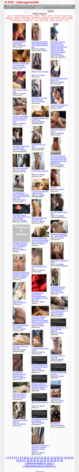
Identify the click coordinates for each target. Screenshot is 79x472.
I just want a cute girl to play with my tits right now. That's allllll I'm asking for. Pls (20, 245)
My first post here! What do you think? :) (21, 326)
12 (31, 457)
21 (62, 457)
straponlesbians (36, 17)
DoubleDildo (69, 19)
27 (24, 460)
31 (38, 460)
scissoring (44, 15)
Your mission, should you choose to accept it (59, 311)
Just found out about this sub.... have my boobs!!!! (59, 235)
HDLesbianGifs (43, 19)
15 (41, 457)
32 (41, 460)
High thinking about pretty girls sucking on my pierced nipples (21, 216)
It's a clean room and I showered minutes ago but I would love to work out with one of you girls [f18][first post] (59, 159)
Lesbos (36, 20)
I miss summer (55, 399)
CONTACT (39, 8)
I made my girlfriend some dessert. (19, 42)
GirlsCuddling (26, 19)
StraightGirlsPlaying (20, 15)
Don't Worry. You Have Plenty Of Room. (39, 99)
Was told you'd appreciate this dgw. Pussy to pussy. (19, 374)
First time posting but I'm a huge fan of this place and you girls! (40, 367)
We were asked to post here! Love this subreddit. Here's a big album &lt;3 (40, 240)
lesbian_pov (9, 17)
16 (45, 457)
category (23, 45)
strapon (17, 17)
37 (58, 460)
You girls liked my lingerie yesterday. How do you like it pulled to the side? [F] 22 (21, 195)
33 (44, 460)
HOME (9, 6)
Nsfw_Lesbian (44, 20)
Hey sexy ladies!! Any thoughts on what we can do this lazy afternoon (40, 385)
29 (31, 460)
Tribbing (70, 17)
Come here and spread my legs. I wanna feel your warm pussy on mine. (20, 118)
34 (48, 460)
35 (51, 460)
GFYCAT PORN (37, 6)
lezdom (64, 17)
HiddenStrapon (25, 17)
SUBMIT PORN (64, 6)
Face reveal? (17, 301)
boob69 (61, 19)
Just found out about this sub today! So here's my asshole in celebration (21, 274)
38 (61, 460)
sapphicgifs (58, 20)
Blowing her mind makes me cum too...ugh (21, 64)
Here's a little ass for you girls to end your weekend (59, 329)
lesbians (9, 15)
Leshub (66, 20)
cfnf (55, 15)
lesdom (50, 15)
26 (21, 460)
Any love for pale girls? (20, 168)
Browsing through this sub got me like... (39, 218)
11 (28, 457)
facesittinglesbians (16, 20)
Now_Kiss (35, 19)
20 (58, 457)
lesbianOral (17, 19)
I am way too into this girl (59, 105)
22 (65, 457)
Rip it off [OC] (55, 423)
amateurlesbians (56, 17)
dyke (58, 15)
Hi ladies (54, 187)
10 (25, 457)
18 (52, 457)
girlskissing (30, 15)
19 (55, 457)
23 (68, 457)
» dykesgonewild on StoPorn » (39, 466)
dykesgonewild (27, 2)
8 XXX (9, 2)
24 (72, 457)
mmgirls (37, 15)
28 (27, 460)
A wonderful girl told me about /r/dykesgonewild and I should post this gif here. (40, 44)
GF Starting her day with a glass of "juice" (40, 192)
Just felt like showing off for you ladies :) (40, 420)
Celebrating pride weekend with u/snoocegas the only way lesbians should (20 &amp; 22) (40, 296)
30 (34, 460)
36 (54, 460)
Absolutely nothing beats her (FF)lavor (40, 119)
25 (17, 460)
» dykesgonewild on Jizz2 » (40, 463)
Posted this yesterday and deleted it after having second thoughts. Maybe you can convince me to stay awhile (40, 320)
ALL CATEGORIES (22, 6)
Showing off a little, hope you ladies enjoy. (21, 147)
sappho (52, 20)
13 (35, 457)
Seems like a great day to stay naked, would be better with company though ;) (40, 448)
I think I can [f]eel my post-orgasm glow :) (19, 395)
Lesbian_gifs (46, 17)
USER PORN (51, 6)
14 (38, 457)
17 (48, 457)
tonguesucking (53, 19)
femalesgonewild (66, 15)
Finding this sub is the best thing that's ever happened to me (58, 288)
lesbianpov (9, 19)
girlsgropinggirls (28, 20)
